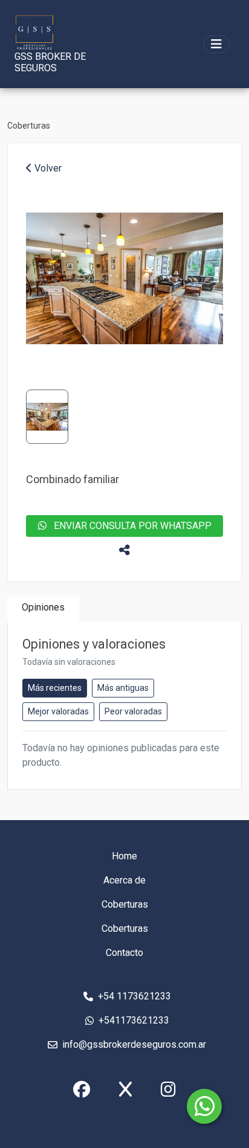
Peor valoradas (133, 711)
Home (124, 856)
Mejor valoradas (58, 711)
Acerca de (124, 880)
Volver (47, 168)
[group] (124, 278)
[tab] (43, 610)
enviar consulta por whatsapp (129, 525)
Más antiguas (123, 688)
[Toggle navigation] (216, 44)
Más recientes (55, 688)
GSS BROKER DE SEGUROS (50, 62)
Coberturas (28, 125)
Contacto (124, 952)
